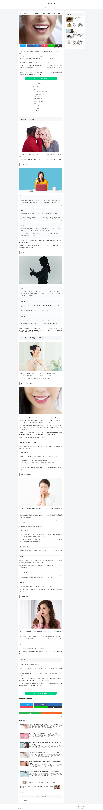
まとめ (34, 112)
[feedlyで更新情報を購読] (30, 713)
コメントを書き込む (40, 796)
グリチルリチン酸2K (39, 101)
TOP (76, 806)
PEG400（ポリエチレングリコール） (42, 94)
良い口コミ (36, 87)
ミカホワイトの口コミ (37, 86)
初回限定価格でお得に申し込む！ (41, 78)
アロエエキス (37, 110)
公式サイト (28, 245)
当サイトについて (81, 806)
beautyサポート (23, 698)
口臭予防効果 (36, 108)
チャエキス (37, 106)
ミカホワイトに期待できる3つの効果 (40, 91)
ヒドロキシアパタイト (39, 96)
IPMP (36, 103)
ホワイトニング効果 (38, 93)
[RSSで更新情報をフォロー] (51, 713)
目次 (39, 83)
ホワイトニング (29, 698)
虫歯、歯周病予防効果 (38, 98)
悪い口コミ (36, 89)
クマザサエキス (38, 105)
